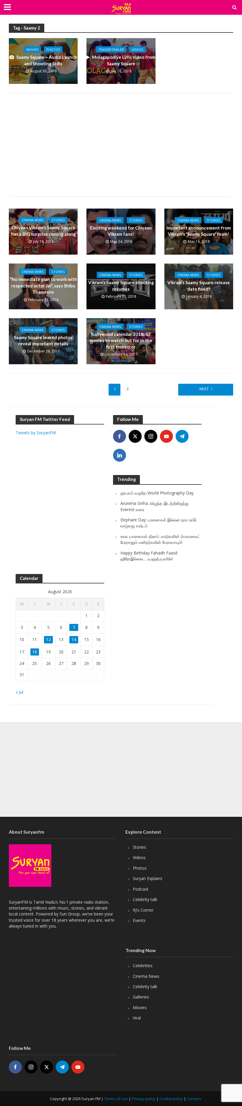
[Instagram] (150, 436)
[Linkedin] (119, 455)
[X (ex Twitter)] (135, 436)
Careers (194, 1098)
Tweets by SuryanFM (36, 432)
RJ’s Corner (143, 910)
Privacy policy (144, 1098)
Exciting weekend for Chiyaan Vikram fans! (121, 231)
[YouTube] (166, 436)
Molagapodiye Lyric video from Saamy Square (123, 60)
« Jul (19, 692)
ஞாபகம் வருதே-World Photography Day (157, 493)
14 (73, 639)
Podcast (140, 889)
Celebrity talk (145, 899)
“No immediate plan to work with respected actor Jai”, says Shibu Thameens (43, 285)
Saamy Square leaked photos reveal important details (43, 340)
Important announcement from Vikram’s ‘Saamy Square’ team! (198, 231)
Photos (53, 49)
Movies (32, 49)
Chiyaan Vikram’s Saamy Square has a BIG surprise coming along (43, 230)
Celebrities (143, 965)
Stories (58, 220)
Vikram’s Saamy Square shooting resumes (121, 285)
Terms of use (116, 1098)
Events (139, 920)
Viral (137, 1018)
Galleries (141, 997)
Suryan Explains (147, 878)
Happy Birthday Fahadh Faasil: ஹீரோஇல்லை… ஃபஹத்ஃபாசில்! (149, 556)
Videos (137, 49)
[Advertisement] (121, 144)
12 (48, 639)
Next (204, 388)
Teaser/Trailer (111, 49)
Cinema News (33, 220)
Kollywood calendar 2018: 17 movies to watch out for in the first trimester (121, 340)
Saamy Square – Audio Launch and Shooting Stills (46, 60)
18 (34, 652)
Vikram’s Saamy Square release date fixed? (198, 285)
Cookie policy (171, 1098)
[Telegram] (182, 436)
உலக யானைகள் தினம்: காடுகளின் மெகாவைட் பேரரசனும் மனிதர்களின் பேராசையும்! (160, 539)
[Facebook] (119, 436)
